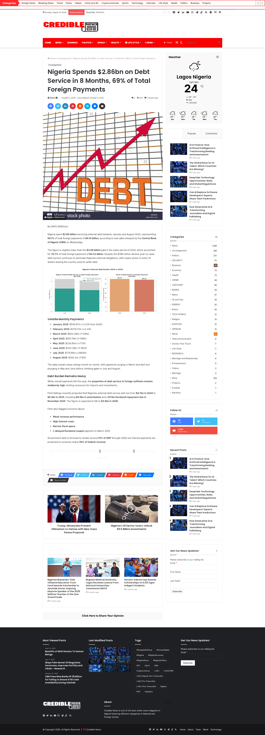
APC (138, 665)
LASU (156, 671)
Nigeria (163, 686)
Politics (184, 3)
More (149, 42)
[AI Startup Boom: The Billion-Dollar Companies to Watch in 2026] (95, 668)
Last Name (175, 581)
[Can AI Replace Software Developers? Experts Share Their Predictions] (178, 196)
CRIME (175, 280)
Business (195, 3)
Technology (137, 3)
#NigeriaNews (142, 660)
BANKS (175, 290)
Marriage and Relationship (185, 358)
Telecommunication (181, 339)
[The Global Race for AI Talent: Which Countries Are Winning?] (178, 167)
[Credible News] (71, 26)
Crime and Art (91, 3)
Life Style (163, 3)
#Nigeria (140, 655)
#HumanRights (163, 650)
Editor (52, 98)
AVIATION (177, 324)
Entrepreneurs (179, 363)
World (101, 42)
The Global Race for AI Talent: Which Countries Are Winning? (202, 166)
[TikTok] (67, 715)
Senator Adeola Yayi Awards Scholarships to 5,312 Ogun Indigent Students (140, 582)
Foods (69, 3)
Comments (211, 133)
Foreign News (28, 3)
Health (174, 3)
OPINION (176, 329)
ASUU (147, 665)
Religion (176, 319)
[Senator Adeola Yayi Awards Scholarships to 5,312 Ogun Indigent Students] (141, 567)
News (58, 42)
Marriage (176, 373)
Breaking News (46, 3)
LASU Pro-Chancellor (145, 681)
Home (48, 42)
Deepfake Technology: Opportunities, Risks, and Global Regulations (118, 12)
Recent (174, 133)
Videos (78, 3)
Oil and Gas (177, 299)
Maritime (176, 392)
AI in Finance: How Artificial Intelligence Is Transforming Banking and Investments (202, 149)
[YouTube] (56, 715)
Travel (60, 3)
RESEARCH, (178, 353)
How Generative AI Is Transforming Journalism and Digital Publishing (202, 211)
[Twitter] (48, 715)
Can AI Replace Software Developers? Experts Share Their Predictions (203, 195)
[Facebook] (44, 715)
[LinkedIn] (52, 715)
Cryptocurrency (143, 671)
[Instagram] (59, 715)
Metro (175, 294)
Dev (168, 702)
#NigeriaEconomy (155, 655)
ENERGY (176, 304)
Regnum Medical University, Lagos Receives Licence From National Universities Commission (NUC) (102, 584)
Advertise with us (117, 451)
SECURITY (177, 260)
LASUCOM (168, 671)
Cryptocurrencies (110, 3)
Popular (192, 133)
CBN (156, 665)
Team (198, 729)
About (191, 729)
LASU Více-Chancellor (146, 686)
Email (173, 563)
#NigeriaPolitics (160, 660)
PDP (138, 691)
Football (176, 388)
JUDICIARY (177, 285)
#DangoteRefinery (144, 650)
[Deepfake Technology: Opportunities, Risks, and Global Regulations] (178, 181)
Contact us (145, 451)
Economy (176, 270)
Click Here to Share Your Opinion (103, 615)
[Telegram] (63, 715)
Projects (206, 3)
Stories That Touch (181, 343)
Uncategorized (64, 58)
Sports (125, 3)
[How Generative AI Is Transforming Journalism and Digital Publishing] (178, 211)
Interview (151, 3)
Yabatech (149, 691)
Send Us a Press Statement (74, 451)
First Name (175, 572)
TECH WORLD (179, 314)
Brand (175, 309)
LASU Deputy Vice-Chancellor (149, 676)
